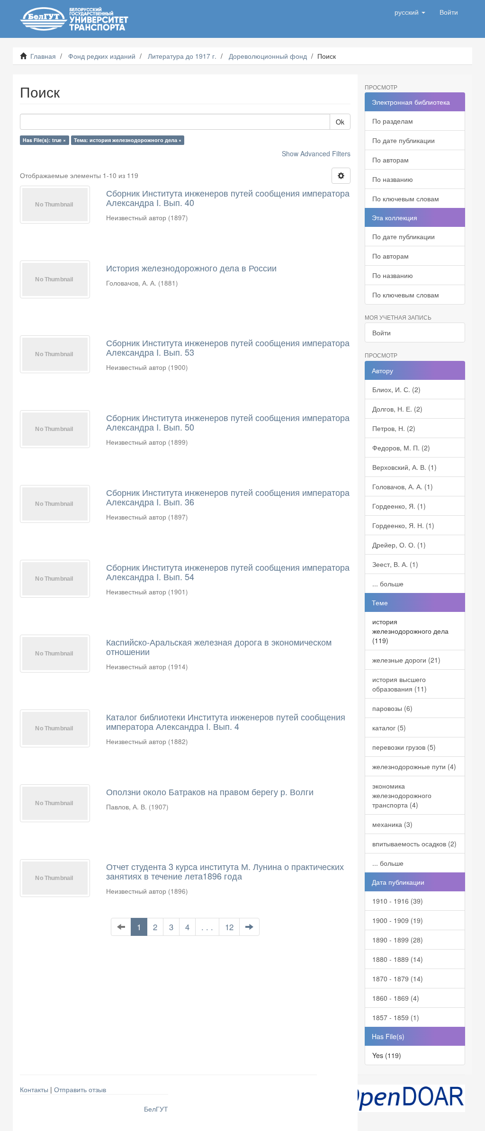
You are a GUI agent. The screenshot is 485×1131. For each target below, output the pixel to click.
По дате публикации (403, 140)
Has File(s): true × (44, 140)
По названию (392, 179)
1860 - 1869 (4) (395, 998)
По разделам (392, 121)
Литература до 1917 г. (182, 56)
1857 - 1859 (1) (395, 1017)
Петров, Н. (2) (393, 428)
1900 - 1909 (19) (397, 920)
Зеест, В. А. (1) (395, 564)
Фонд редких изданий (101, 56)
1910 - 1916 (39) (397, 901)
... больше (388, 583)
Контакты (34, 1089)
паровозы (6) (392, 708)
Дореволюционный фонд (268, 56)
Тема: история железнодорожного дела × (127, 140)
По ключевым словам (405, 198)
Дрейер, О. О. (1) (399, 544)
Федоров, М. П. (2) (401, 447)
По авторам (390, 159)
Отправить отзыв (80, 1089)
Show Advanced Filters (316, 153)
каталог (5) (389, 727)
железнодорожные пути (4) (414, 766)
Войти (381, 332)
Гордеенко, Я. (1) (399, 506)
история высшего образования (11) (399, 683)
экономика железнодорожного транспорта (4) (401, 795)
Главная (43, 56)
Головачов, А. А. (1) (402, 486)
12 (229, 927)
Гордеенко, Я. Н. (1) (403, 525)
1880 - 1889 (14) (397, 959)
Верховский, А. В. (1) (404, 467)
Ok (340, 121)
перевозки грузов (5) (404, 747)
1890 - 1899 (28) (397, 939)
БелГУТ (156, 1108)
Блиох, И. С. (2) (396, 389)
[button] (409, 12)
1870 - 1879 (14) (397, 978)
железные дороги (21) (406, 659)
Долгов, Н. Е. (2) (397, 408)
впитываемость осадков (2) (414, 843)
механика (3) (392, 824)
